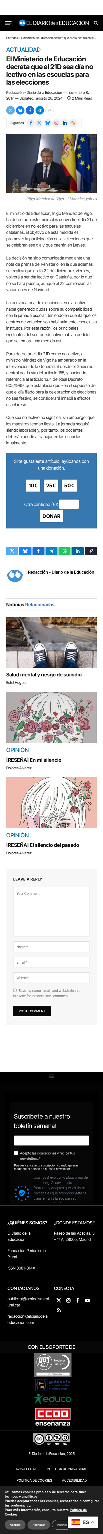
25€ (51, 486)
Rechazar (38, 1525)
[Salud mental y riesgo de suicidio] (51, 642)
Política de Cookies (34, 1480)
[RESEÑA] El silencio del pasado (42, 845)
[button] (52, 1076)
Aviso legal (26, 1469)
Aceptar (15, 1525)
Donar (51, 516)
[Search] (95, 23)
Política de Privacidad (67, 1469)
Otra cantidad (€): (41, 504)
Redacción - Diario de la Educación (34, 92)
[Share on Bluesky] (20, 110)
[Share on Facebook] (30, 110)
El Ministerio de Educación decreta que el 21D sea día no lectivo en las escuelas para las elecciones (49, 70)
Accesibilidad (74, 1480)
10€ (33, 486)
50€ (69, 486)
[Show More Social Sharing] (49, 110)
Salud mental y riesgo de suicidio (44, 675)
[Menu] (8, 23)
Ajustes (62, 1525)
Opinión (17, 750)
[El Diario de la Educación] (54, 23)
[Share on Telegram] (40, 110)
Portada (11, 38)
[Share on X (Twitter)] (10, 110)
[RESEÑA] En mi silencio (34, 760)
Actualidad (23, 49)
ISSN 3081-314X (21, 1268)
